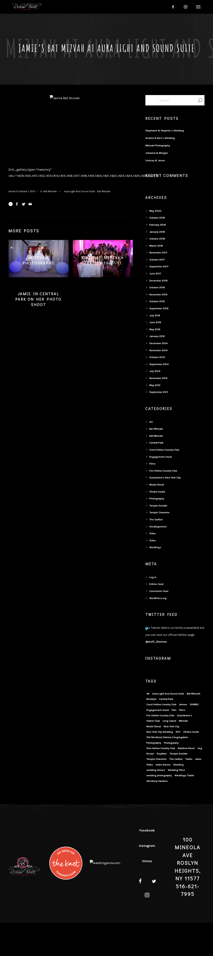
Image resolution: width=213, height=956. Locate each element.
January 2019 (157, 231)
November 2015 (158, 294)
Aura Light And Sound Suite (79, 191)
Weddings (155, 547)
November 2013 (158, 378)
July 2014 (154, 371)
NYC (178, 731)
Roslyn (150, 753)
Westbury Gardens (157, 781)
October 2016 (157, 287)
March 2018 (156, 245)
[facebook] (173, 7)
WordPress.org (158, 598)
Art (151, 422)
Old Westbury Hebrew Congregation (167, 737)
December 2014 (158, 343)
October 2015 (157, 301)
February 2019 (157, 224)
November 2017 (158, 252)
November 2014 (158, 350)
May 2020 (155, 210)
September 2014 (159, 364)
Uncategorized (157, 526)
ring (200, 748)
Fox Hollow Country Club (163, 470)
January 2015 (157, 336)
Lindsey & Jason (155, 160)
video (198, 759)
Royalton (162, 753)
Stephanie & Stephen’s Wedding (164, 130)
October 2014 (157, 357)
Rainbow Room (186, 748)
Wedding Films (176, 770)
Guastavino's (184, 715)
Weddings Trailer (184, 775)
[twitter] (154, 881)
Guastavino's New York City (165, 477)
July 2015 (154, 315)
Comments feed (158, 591)
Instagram (147, 846)
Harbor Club (153, 720)
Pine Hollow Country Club (160, 748)
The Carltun (156, 519)
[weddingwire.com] (105, 863)
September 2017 (158, 266)
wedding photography (159, 775)
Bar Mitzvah (156, 428)
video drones (163, 764)
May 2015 (154, 329)
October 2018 (157, 238)
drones (183, 704)
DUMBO (194, 704)
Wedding (178, 764)
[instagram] (185, 7)
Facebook (147, 830)
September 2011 (158, 392)
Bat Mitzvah (50, 191)
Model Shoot (156, 484)
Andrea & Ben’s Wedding (160, 138)
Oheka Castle (157, 491)
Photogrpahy (171, 742)
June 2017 (155, 273)
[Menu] (197, 6)
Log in (152, 577)
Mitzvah (183, 720)
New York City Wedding (159, 731)
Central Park (156, 442)
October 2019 (157, 217)
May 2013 (154, 385)
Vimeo (147, 861)
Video (152, 533)
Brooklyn (151, 699)
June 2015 (155, 322)
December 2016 (158, 280)
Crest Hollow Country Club (164, 449)
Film (174, 710)
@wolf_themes (156, 641)
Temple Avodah (158, 505)
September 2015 (158, 308)
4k (148, 693)
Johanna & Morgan (156, 153)
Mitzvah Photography (157, 145)
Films (152, 463)
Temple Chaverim (159, 512)
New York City (171, 726)
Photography (156, 498)
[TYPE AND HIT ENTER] (200, 100)
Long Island (169, 720)
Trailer (188, 759)
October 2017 (157, 259)
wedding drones (155, 770)
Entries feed (156, 584)
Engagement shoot (160, 456)
